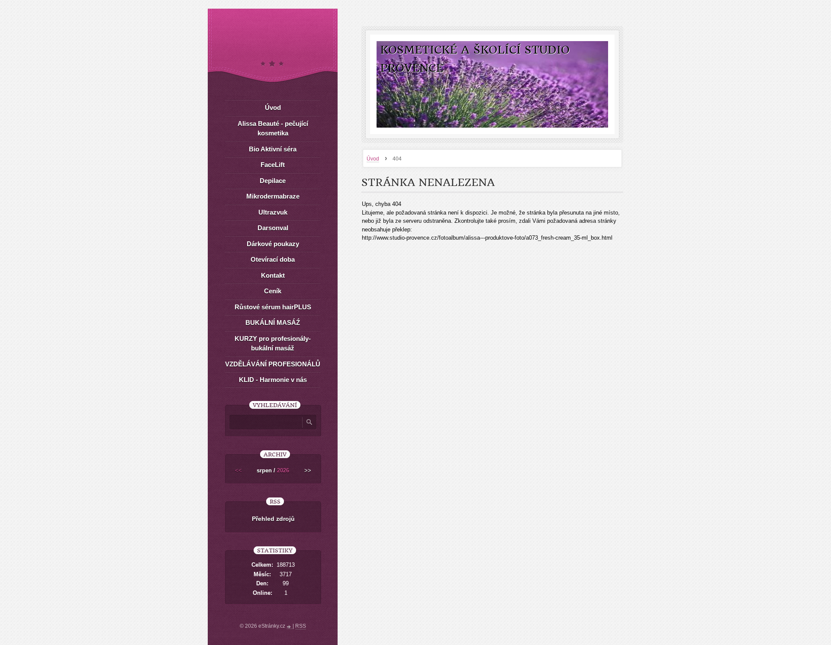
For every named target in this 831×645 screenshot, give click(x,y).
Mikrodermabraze (273, 196)
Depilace (273, 180)
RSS (300, 626)
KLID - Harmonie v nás (273, 379)
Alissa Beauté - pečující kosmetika (273, 128)
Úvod (373, 159)
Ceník (272, 291)
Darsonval (273, 227)
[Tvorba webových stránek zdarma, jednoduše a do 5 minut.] (290, 627)
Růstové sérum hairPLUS (273, 307)
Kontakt (273, 275)
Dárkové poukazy (273, 243)
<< (238, 470)
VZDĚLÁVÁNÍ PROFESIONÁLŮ (272, 364)
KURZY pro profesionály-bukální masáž (273, 343)
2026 (283, 470)
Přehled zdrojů (273, 518)
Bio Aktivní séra (272, 149)
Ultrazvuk (272, 212)
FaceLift (273, 164)
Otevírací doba (273, 259)
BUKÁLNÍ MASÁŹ (272, 322)
